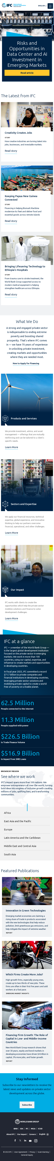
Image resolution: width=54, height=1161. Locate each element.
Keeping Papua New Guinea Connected (21, 198)
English (41, 6)
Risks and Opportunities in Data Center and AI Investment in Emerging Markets (27, 54)
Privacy (32, 1152)
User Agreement (20, 1152)
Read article (27, 73)
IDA (21, 1129)
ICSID (40, 1129)
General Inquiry (27, 1155)
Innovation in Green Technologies (26, 910)
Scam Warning (43, 1152)
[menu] (50, 6)
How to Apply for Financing (26, 363)
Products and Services (24, 418)
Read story (11, 150)
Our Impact (17, 589)
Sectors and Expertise (24, 504)
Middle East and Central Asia (20, 846)
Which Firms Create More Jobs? (24, 974)
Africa (7, 812)
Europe (8, 829)
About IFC (10, 1134)
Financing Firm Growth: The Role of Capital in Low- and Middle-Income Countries (27, 1038)
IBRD (16, 1129)
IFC (27, 1129)
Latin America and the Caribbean (22, 837)
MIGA (33, 1129)
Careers (32, 1134)
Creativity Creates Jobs (18, 132)
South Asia (10, 854)
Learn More (11, 447)
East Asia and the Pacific (17, 821)
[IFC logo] (14, 5)
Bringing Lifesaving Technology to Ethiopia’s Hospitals (25, 268)
